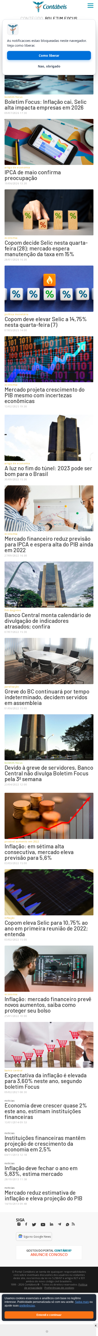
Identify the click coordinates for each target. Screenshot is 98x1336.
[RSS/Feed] (73, 1224)
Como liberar (49, 55)
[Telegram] (59, 1225)
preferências (27, 1305)
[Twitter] (34, 1225)
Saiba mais (82, 1302)
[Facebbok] (26, 1224)
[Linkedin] (51, 1224)
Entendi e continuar (49, 1315)
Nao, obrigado (49, 66)
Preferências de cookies (59, 1287)
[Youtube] (42, 1225)
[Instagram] (19, 1224)
